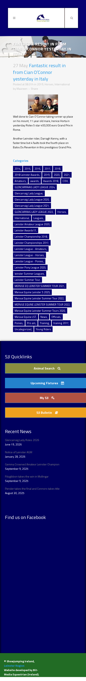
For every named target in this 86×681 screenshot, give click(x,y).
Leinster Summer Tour (27, 280)
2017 (47, 169)
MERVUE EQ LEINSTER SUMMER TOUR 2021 (39, 286)
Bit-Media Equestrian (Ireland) (21, 672)
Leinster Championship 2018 (31, 237)
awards (34, 181)
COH (65, 181)
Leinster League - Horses (29, 255)
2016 (37, 169)
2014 (17, 169)
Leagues (38, 218)
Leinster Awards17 (25, 230)
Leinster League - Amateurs (30, 249)
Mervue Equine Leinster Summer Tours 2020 (40, 311)
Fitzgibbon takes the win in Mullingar (27, 476)
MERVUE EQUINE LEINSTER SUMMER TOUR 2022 (42, 305)
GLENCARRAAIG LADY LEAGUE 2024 (35, 187)
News (43, 317)
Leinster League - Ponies (29, 261)
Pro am (31, 323)
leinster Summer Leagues (29, 274)
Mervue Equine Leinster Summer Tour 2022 (39, 298)
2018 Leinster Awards (27, 175)
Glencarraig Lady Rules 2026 (22, 440)
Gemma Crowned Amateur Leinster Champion (32, 464)
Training (44, 323)
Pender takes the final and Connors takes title (32, 488)
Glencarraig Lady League (29, 193)
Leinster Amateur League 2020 (32, 224)
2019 (40, 84)
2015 (27, 169)
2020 (56, 175)
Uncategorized (23, 329)
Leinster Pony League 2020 (30, 267)
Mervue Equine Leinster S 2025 (32, 292)
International (62, 84)
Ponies (19, 323)
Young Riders (43, 329)
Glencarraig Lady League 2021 (32, 206)
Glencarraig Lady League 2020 (32, 199)
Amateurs (20, 181)
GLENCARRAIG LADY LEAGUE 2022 (34, 212)
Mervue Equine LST (25, 317)
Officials (56, 317)
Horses (49, 84)
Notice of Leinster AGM (18, 452)
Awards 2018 (50, 181)
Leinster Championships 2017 (31, 243)
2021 (66, 175)
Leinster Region (14, 665)
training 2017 (60, 323)
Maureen (22, 88)
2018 (57, 169)
